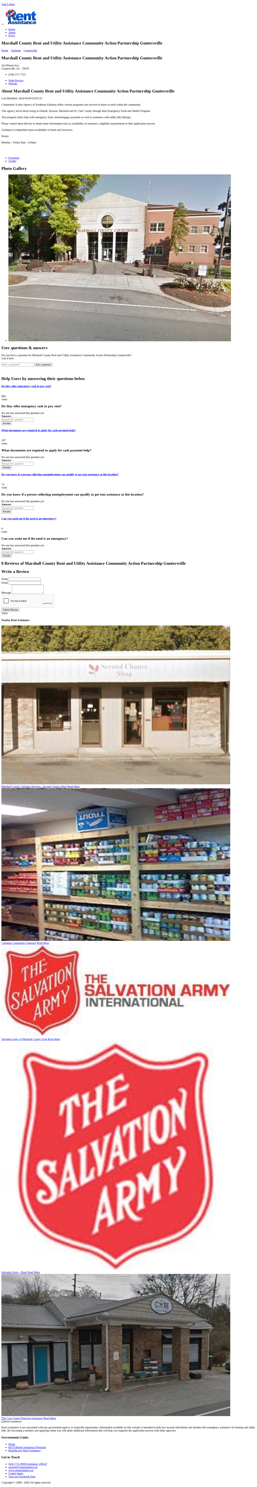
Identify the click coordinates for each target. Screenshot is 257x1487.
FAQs (11, 35)
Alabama (16, 50)
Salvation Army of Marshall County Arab (24, 1039)
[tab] (128, 386)
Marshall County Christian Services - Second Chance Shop (34, 786)
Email (4, 582)
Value (4, 613)
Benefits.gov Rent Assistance (24, 1450)
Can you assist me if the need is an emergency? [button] (28, 518)
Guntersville (30, 50)
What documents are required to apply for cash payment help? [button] (38, 430)
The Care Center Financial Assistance (22, 1418)
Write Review (16, 80)
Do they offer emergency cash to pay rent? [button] (26, 386)
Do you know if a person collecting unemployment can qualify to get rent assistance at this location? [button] (60, 474)
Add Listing (8, 4)
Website (12, 83)
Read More (73, 786)
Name (4, 578)
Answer (6, 423)
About (11, 32)
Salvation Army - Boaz (14, 1272)
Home (11, 29)
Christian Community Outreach (18, 943)
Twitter (12, 161)
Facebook (13, 157)
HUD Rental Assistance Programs (27, 1447)
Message (6, 592)
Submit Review (10, 609)
